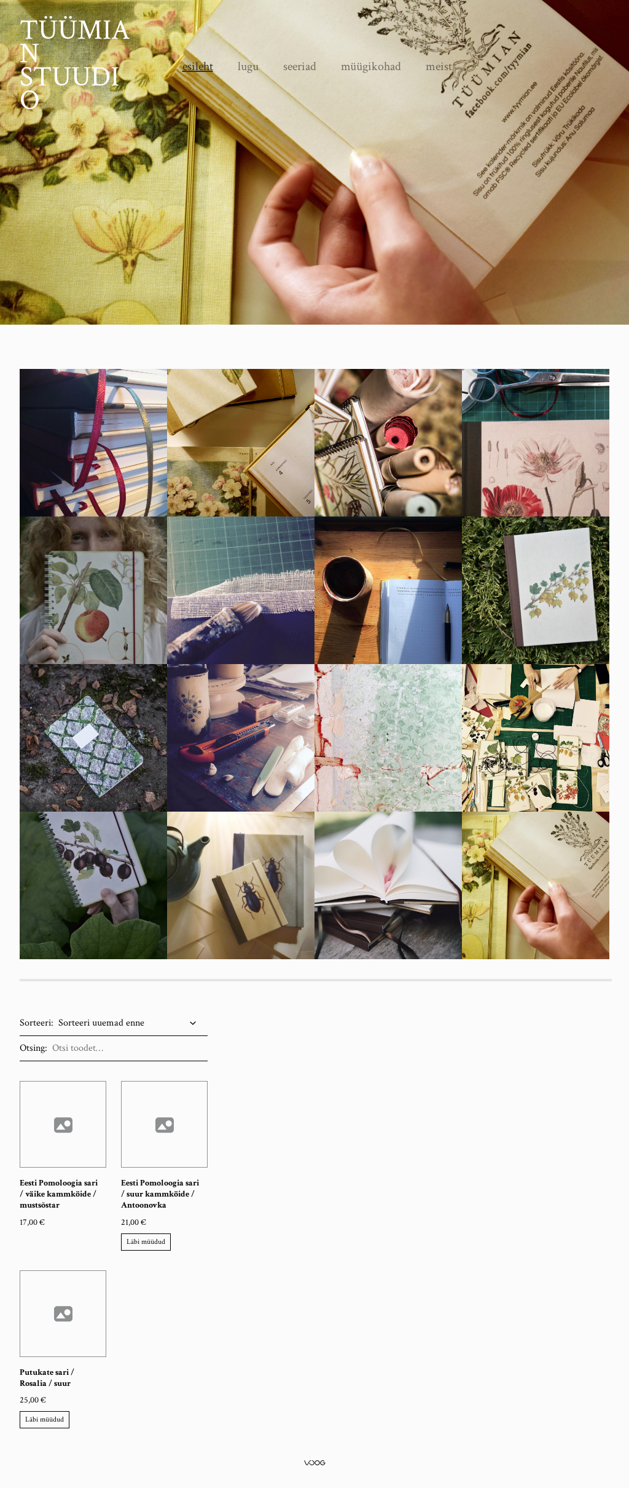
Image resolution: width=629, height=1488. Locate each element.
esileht (197, 66)
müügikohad (371, 66)
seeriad (299, 66)
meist (439, 66)
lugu (248, 66)
